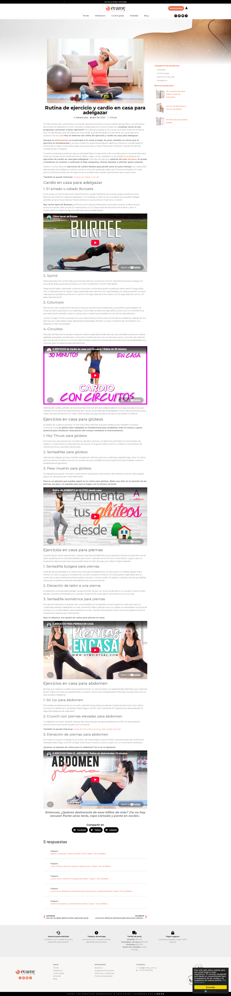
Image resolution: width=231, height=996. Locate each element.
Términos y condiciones (104, 973)
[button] (64, 1)
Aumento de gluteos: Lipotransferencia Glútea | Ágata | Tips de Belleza (79, 904)
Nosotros (98, 968)
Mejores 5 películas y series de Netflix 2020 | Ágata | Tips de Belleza (78, 854)
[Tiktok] (186, 15)
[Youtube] (182, 15)
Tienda (86, 16)
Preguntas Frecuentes (104, 970)
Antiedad (134, 16)
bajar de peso (129, 159)
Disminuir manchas (165, 77)
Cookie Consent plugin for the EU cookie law (211, 991)
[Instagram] (175, 15)
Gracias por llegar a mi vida (86, 177)
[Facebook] (179, 15)
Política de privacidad (103, 976)
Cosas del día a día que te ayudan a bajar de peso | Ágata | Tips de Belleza (81, 866)
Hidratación (100, 16)
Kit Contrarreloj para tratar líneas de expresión (175, 94)
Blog (146, 16)
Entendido (210, 987)
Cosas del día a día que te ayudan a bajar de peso (97, 729)
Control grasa (117, 16)
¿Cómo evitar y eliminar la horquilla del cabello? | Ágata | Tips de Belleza (80, 879)
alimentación (61, 140)
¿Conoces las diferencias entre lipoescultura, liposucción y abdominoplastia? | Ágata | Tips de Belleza (91, 891)
